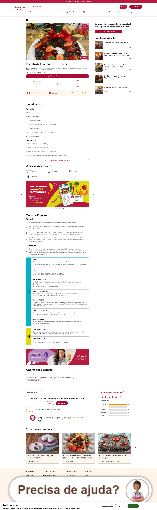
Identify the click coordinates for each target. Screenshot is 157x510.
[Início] (20, 8)
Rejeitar (120, 506)
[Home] (27, 20)
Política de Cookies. (75, 508)
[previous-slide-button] (21, 195)
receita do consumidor (33, 380)
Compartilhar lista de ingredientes (59, 160)
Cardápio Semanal (92, 12)
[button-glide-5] (63, 208)
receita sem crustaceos (72, 374)
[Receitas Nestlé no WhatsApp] (57, 194)
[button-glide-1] (56, 208)
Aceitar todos (133, 506)
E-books (72, 12)
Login (50, 403)
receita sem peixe (57, 374)
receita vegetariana (32, 377)
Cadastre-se (62, 403)
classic (29, 374)
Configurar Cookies (107, 506)
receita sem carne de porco (42, 374)
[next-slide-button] (93, 195)
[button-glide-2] (58, 208)
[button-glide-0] (54, 208)
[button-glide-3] (59, 208)
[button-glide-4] (61, 208)
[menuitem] (32, 13)
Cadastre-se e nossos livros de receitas (78, 1)
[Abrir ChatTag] (80, 490)
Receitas (33, 20)
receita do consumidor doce (65, 377)
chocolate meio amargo (47, 377)
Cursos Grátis (53, 12)
